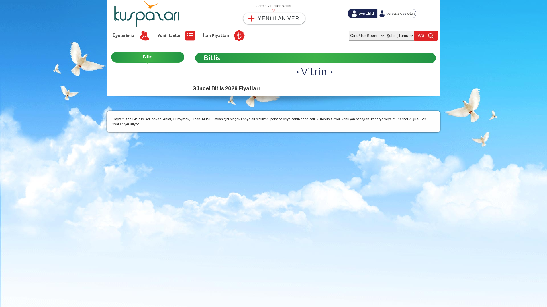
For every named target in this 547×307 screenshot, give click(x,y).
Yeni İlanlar (169, 35)
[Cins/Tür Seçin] (367, 34)
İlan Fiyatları (216, 35)
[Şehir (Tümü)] (399, 34)
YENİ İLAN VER (278, 18)
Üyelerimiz (123, 35)
